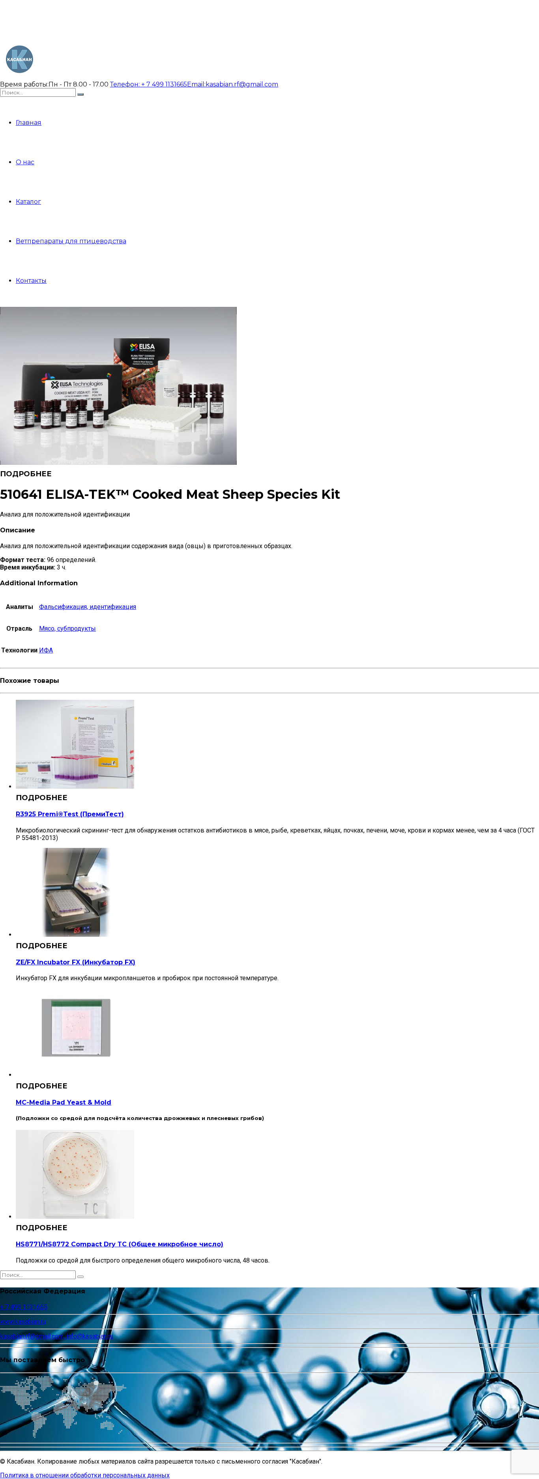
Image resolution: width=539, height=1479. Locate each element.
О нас (25, 162)
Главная (28, 122)
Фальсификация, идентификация (87, 607)
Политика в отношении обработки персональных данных (85, 1475)
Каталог (28, 201)
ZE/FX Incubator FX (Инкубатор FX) (75, 962)
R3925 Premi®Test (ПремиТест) (70, 814)
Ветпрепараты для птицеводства (71, 241)
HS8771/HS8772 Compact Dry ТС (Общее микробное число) (119, 1244)
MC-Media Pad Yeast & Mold (63, 1102)
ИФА (46, 650)
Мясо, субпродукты (67, 628)
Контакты (31, 280)
